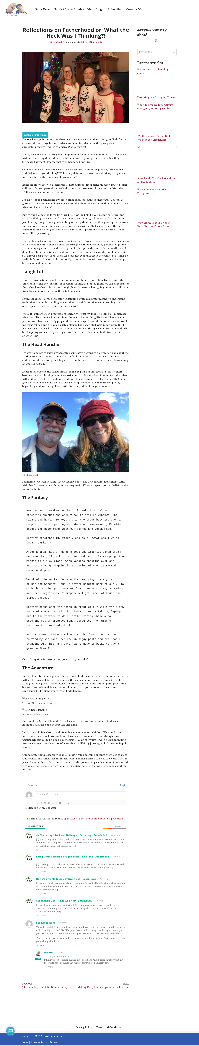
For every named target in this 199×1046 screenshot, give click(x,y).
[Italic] (41, 803)
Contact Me (134, 9)
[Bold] (37, 803)
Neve (25, 1042)
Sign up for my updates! (42, 807)
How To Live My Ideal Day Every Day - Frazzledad (66, 879)
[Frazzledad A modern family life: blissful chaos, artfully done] (16, 9)
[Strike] (49, 803)
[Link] (68, 803)
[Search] (174, 52)
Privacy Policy (84, 1027)
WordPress (51, 1042)
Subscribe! (115, 9)
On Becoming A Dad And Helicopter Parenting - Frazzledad (71, 835)
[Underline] (45, 803)
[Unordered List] (56, 803)
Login (123, 785)
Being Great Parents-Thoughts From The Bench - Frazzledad (72, 856)
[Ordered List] (53, 803)
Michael (57, 42)
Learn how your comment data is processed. (97, 818)
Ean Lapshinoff (64, 956)
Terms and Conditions (109, 1027)
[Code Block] (64, 803)
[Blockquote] (60, 803)
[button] (103, 9)
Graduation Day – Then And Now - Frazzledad (64, 900)
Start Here (42, 9)
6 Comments (95, 42)
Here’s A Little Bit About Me (72, 9)
